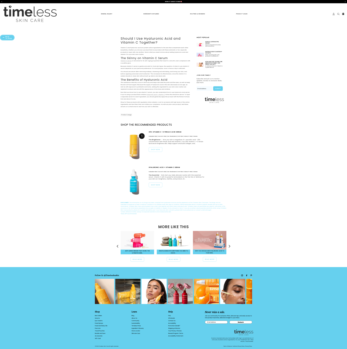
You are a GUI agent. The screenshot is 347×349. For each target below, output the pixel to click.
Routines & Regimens (197, 14)
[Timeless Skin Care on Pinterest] (251, 275)
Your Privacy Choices (175, 331)
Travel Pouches (100, 331)
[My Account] (334, 14)
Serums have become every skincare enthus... (213, 45)
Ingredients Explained (151, 14)
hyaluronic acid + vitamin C (155, 94)
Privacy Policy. (248, 346)
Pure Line (97, 328)
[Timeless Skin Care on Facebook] (247, 275)
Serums (97, 318)
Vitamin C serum (126, 61)
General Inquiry (106, 14)
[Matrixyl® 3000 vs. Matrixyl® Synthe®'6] (200, 54)
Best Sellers (98, 315)
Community (135, 321)
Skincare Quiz (136, 333)
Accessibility (172, 323)
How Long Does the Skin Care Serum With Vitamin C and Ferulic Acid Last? (213, 63)
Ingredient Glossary (138, 328)
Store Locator (136, 331)
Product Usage (241, 14)
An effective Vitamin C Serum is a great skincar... (213, 66)
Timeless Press (136, 326)
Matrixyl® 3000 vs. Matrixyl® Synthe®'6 (213, 52)
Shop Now (155, 149)
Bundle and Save (100, 333)
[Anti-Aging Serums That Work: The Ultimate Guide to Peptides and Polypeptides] (137, 240)
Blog (133, 315)
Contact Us (171, 321)
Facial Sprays (99, 323)
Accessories (98, 336)
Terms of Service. (227, 346)
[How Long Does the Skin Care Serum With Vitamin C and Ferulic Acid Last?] (200, 64)
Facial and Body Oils (101, 326)
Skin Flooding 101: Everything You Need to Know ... (173, 252)
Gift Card (98, 338)
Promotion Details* (174, 326)
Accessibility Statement (175, 336)
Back (8, 37)
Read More (137, 259)
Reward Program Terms (175, 333)
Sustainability (136, 323)
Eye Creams (98, 321)
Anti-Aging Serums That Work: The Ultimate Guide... (137, 252)
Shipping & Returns (174, 328)
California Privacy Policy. (238, 346)
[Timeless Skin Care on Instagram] (242, 275)
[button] (117, 246)
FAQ (169, 315)
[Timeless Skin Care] (30, 14)
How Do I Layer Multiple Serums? (212, 42)
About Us (134, 318)
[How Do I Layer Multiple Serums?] (200, 44)
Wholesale (171, 318)
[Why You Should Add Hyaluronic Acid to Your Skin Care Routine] (209, 240)
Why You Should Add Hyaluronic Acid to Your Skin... (209, 252)
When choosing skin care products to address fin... (212, 55)
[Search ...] (338, 14)
